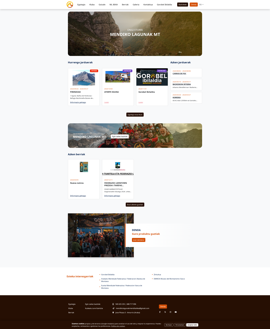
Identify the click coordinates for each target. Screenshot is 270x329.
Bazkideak (183, 4)
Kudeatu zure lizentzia (94, 308)
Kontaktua (148, 4)
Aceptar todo (192, 325)
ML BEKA (114, 4)
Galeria (136, 4)
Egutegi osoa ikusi (135, 114)
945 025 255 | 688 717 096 (125, 304)
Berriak (125, 4)
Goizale (102, 4)
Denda (193, 4)
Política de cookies (118, 326)
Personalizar (180, 325)
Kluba (91, 4)
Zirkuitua (157, 274)
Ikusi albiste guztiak (135, 204)
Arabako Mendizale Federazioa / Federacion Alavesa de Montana (123, 280)
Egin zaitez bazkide (119, 136)
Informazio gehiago (78, 102)
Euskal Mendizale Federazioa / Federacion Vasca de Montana (121, 286)
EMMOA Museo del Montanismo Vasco (169, 279)
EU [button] (200, 4)
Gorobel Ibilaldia (164, 4)
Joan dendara (138, 240)
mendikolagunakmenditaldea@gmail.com (132, 308)
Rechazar (169, 325)
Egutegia (81, 4)
